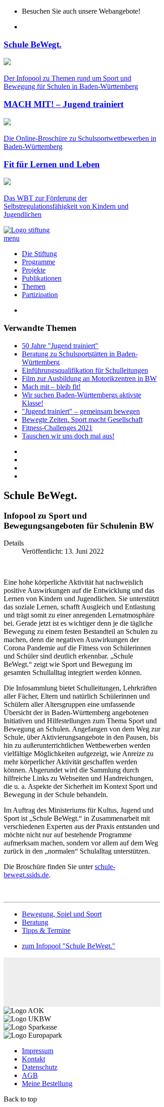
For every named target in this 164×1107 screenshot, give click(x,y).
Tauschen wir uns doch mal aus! (68, 436)
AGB (30, 1075)
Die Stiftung (39, 253)
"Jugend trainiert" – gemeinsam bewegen (81, 411)
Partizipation (40, 295)
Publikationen (42, 278)
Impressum (37, 1051)
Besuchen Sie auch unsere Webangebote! (81, 11)
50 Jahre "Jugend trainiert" (60, 346)
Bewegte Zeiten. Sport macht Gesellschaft (82, 419)
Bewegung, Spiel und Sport (62, 914)
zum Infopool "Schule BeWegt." (68, 946)
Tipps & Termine (46, 930)
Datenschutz (39, 1067)
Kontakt (33, 1059)
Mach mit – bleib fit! (51, 387)
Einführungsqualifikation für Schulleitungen (85, 370)
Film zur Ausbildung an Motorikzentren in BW (89, 378)
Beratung (35, 922)
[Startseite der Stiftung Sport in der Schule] (27, 230)
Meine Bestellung (47, 1083)
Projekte (34, 270)
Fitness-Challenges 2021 (57, 428)
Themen (34, 286)
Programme (38, 262)
